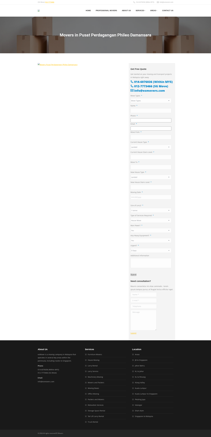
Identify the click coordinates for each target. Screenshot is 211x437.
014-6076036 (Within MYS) (145, 2)
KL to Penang (140, 377)
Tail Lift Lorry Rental (96, 416)
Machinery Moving (95, 377)
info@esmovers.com (149, 91)
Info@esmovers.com (166, 2)
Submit (133, 275)
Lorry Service (93, 371)
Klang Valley (140, 382)
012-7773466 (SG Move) (150, 86)
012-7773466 (49, 2)
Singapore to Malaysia (144, 416)
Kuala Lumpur (141, 388)
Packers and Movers (96, 399)
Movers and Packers (96, 382)
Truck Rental (93, 422)
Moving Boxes (93, 388)
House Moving (93, 360)
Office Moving (93, 394)
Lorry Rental (93, 366)
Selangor (138, 405)
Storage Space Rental (96, 410)
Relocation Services (96, 405)
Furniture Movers (95, 354)
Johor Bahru (140, 366)
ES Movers (59, 433)
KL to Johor (139, 371)
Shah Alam (139, 410)
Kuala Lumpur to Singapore (146, 394)
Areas (137, 354)
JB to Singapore (141, 360)
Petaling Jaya (140, 399)
